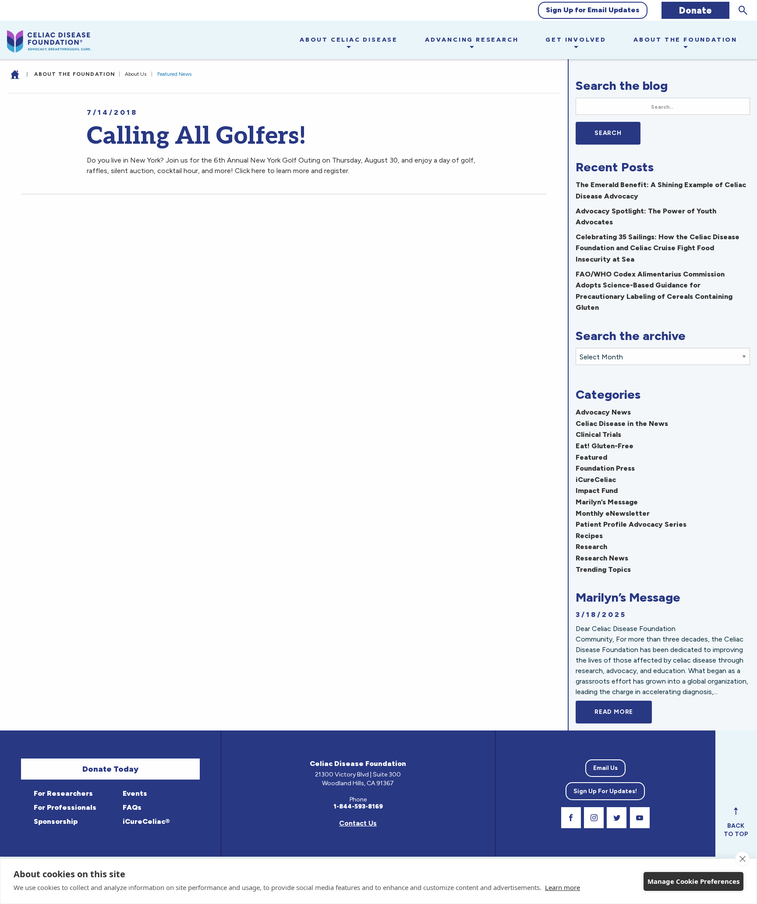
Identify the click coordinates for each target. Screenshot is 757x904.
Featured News (174, 74)
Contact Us (358, 823)
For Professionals (64, 807)
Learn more (562, 887)
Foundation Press (605, 468)
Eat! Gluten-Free (604, 446)
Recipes (589, 536)
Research (591, 546)
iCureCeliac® (145, 821)
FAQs (131, 807)
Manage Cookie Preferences (693, 881)
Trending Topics (603, 569)
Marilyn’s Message (607, 502)
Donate (695, 10)
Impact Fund (597, 490)
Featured (591, 457)
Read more (623, 712)
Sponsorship (55, 821)
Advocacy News (603, 412)
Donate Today (110, 769)
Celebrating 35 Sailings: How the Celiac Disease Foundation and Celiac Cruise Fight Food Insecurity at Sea (657, 248)
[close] (742, 858)
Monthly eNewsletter (613, 513)
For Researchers (62, 793)
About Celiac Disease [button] (349, 39)
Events (134, 793)
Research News (602, 558)
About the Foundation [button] (685, 39)
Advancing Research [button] (471, 39)
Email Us (605, 768)
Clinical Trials (598, 434)
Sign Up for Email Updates (593, 10)
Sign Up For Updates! (605, 791)
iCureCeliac (596, 479)
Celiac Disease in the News (622, 423)
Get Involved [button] (575, 39)
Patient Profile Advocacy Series (631, 524)
